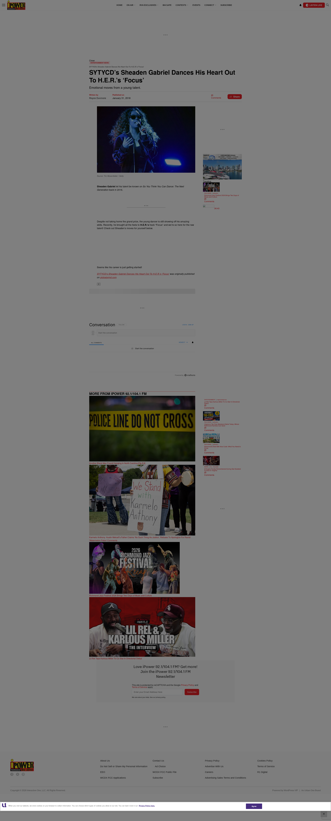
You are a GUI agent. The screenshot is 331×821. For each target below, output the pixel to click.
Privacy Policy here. (147, 805)
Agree (254, 806)
